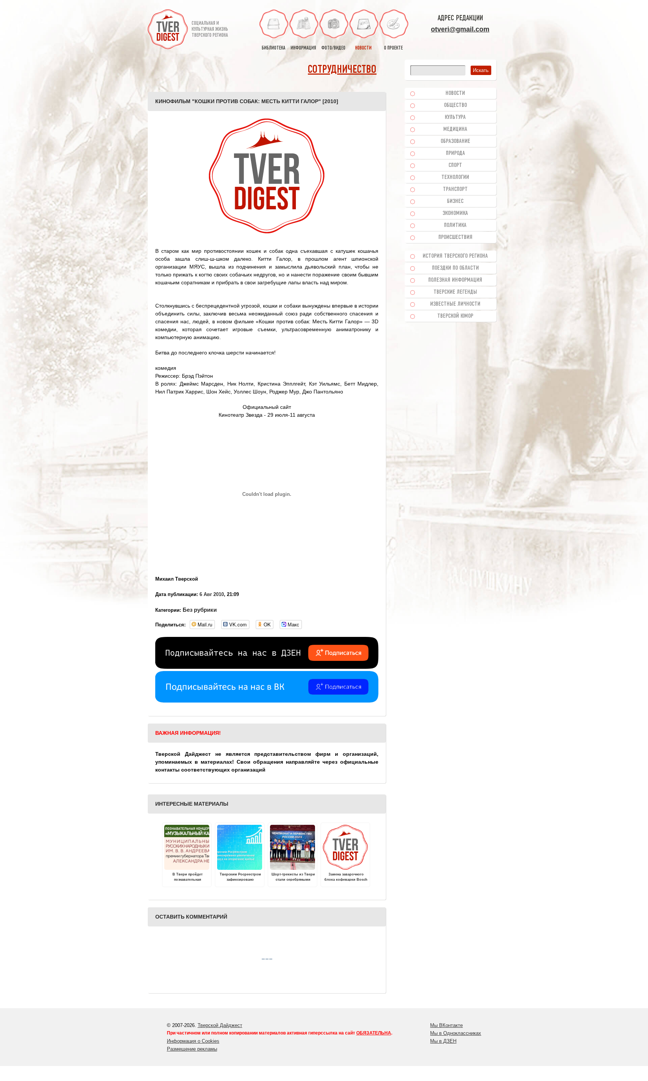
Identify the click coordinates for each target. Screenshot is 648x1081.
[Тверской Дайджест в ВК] (266, 701)
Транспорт (455, 189)
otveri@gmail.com (460, 29)
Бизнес (455, 201)
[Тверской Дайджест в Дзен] (266, 667)
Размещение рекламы (192, 1049)
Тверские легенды (455, 292)
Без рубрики (200, 610)
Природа (455, 153)
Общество (455, 105)
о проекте (393, 48)
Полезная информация (455, 280)
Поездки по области (455, 268)
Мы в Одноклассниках (455, 1033)
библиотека (273, 48)
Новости (455, 93)
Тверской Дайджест (220, 1025)
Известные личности (455, 304)
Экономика (455, 213)
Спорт (455, 165)
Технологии (455, 177)
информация (303, 48)
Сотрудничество (342, 70)
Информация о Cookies (193, 1041)
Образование (455, 141)
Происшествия (455, 237)
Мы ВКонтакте (446, 1025)
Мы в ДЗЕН (443, 1041)
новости (363, 48)
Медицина (455, 129)
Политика (455, 225)
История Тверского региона (455, 256)
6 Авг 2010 (212, 594)
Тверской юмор (455, 316)
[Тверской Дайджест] (168, 30)
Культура (455, 117)
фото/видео (333, 48)
